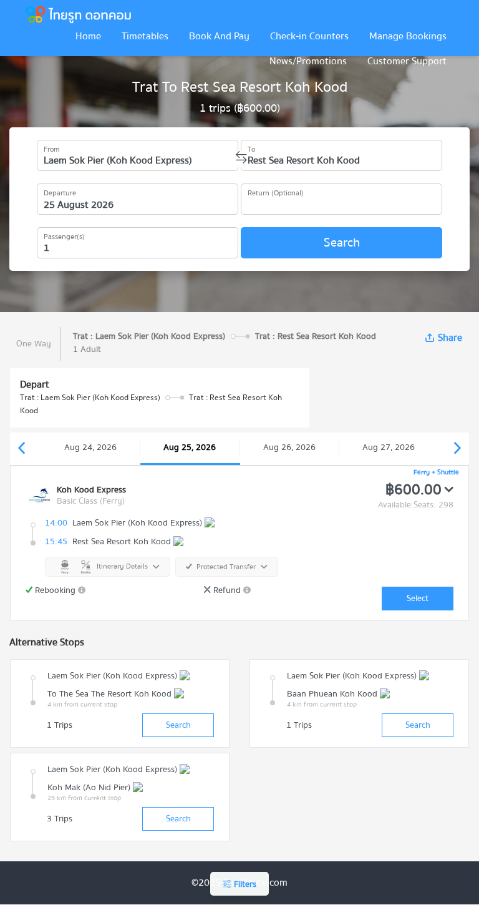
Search (342, 242)
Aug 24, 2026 (90, 447)
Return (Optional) (276, 191)
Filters (243, 884)
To (251, 147)
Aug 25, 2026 (189, 447)
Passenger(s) (64, 234)
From (52, 147)
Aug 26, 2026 (289, 447)
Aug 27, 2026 (388, 447)
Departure (60, 191)
